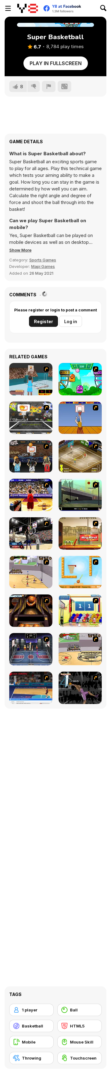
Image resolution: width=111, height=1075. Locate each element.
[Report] (49, 86)
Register (43, 321)
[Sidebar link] (8, 8)
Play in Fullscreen (56, 63)
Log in (70, 321)
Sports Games (42, 259)
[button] (20, 250)
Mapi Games (43, 266)
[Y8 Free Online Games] (27, 8)
